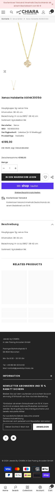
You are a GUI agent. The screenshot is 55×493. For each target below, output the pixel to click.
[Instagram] (13, 438)
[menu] (3, 12)
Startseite (5, 19)
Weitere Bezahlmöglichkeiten (27, 192)
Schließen (52, 4)
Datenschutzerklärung (13, 418)
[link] (14, 314)
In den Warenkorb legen (21, 177)
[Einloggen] (43, 12)
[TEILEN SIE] (51, 177)
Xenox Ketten (18, 19)
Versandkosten (22, 148)
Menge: (4, 162)
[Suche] (11, 12)
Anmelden (42, 426)
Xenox (16, 125)
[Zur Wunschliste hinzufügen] (45, 177)
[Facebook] (6, 438)
